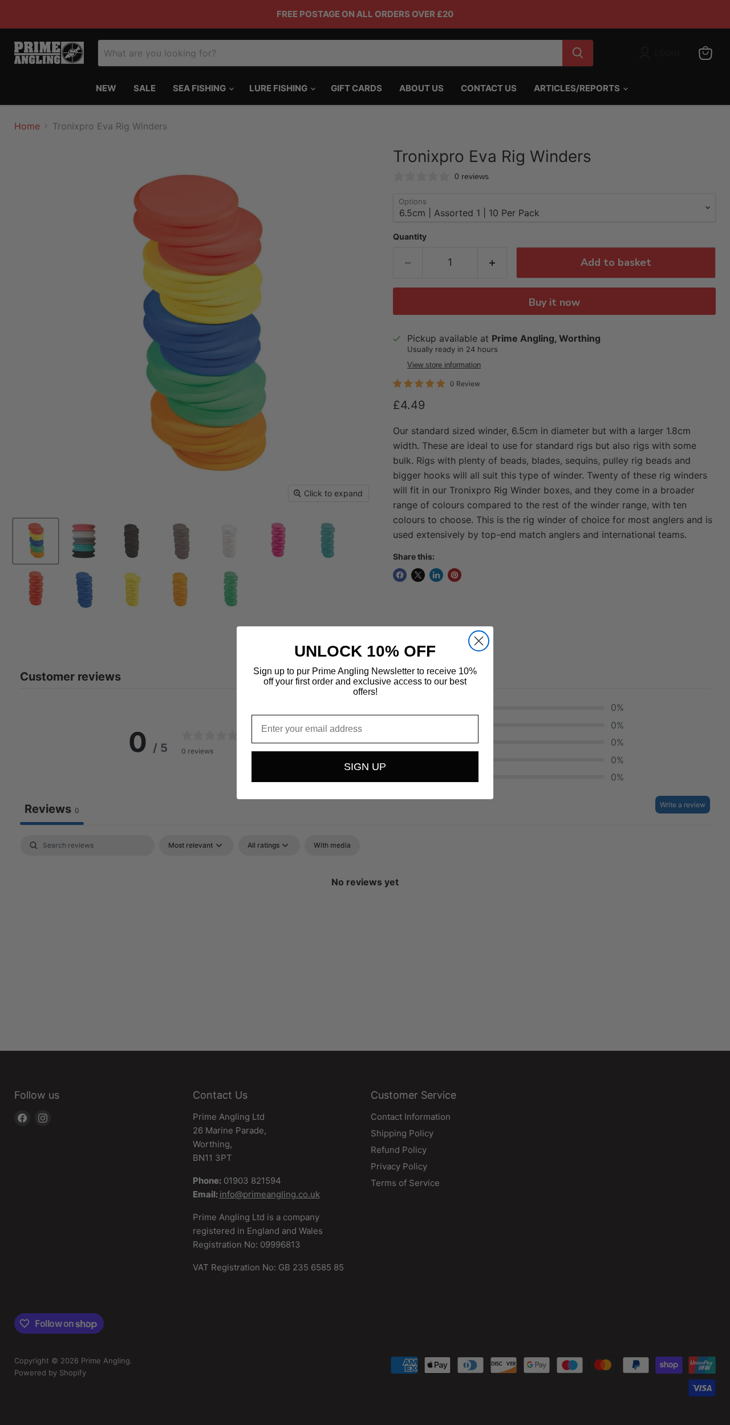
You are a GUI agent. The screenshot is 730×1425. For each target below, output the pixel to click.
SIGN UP (365, 766)
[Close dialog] (479, 641)
